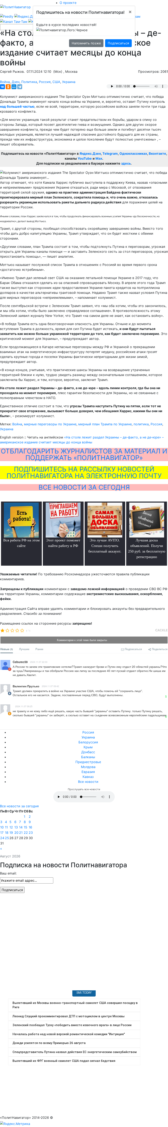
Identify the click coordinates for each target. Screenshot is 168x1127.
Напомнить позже (86, 43)
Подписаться (118, 43)
